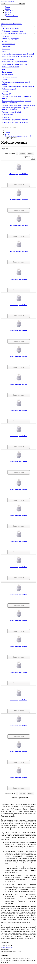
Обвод (4, 69)
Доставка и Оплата (11, 16)
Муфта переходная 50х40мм (18, 515)
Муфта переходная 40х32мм (18, 410)
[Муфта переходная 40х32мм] (18, 407)
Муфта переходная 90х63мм (18, 777)
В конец (30, 153)
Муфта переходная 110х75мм (18, 225)
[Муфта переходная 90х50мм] (18, 748)
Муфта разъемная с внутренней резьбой (15, 61)
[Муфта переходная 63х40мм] (18, 617)
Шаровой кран (6, 117)
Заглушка (5, 41)
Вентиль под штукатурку (10, 39)
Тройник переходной (9, 89)
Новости (8, 14)
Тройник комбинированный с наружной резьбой (18, 86)
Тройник (4, 79)
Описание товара (18, 184)
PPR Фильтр (6, 36)
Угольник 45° (6, 91)
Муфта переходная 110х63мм (18, 199)
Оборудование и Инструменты (11, 24)
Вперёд (22, 153)
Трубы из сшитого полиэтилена (12, 31)
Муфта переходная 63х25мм (18, 567)
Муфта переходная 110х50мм (18, 174)
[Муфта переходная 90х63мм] (18, 774)
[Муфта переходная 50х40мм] (18, 512)
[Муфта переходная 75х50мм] (18, 669)
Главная (7, 7)
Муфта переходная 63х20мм (18, 541)
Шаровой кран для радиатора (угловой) (15, 122)
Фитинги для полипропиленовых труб (14, 33)
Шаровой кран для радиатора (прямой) (15, 120)
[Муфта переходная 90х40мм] (18, 722)
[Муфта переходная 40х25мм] (18, 381)
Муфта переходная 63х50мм (18, 646)
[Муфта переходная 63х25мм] (18, 563)
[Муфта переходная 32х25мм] (18, 327)
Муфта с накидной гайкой (10, 67)
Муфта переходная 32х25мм (18, 330)
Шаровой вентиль (8, 114)
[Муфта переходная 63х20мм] (18, 538)
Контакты (8, 12)
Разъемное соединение (9, 77)
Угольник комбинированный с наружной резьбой (18, 105)
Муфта (4, 51)
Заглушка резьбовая (8, 44)
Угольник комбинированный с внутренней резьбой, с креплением (16, 101)
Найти (22, 3)
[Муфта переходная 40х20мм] (18, 353)
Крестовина (6, 49)
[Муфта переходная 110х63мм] (18, 196)
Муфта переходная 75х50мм (18, 672)
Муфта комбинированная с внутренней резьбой (18, 54)
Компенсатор (6, 46)
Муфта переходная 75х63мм (18, 700)
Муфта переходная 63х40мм (18, 620)
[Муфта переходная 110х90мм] (18, 248)
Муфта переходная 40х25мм (18, 384)
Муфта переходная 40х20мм (18, 356)
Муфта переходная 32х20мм (18, 305)
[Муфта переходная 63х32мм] (18, 591)
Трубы (3, 26)
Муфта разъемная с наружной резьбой (14, 64)
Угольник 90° (6, 94)
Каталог (7, 9)
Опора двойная (7, 72)
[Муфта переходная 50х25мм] (18, 458)
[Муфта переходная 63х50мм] (18, 643)
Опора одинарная (7, 74)
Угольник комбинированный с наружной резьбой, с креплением (16, 108)
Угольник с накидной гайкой (11, 112)
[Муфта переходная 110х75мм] (18, 222)
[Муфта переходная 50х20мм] (18, 432)
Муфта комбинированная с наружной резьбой (17, 56)
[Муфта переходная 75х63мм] (18, 696)
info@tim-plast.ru (6, 947)
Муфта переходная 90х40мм (18, 726)
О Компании (9, 10)
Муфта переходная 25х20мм (18, 279)
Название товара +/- (8, 150)
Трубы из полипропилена (10, 28)
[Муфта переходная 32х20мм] (18, 301)
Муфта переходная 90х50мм (18, 751)
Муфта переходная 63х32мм (18, 595)
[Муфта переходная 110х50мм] (18, 170)
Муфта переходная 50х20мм (18, 436)
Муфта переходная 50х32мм (18, 489)
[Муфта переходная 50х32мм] (18, 486)
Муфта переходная (8, 59)
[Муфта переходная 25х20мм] (18, 276)
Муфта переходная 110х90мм (18, 251)
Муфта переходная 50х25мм (18, 461)
